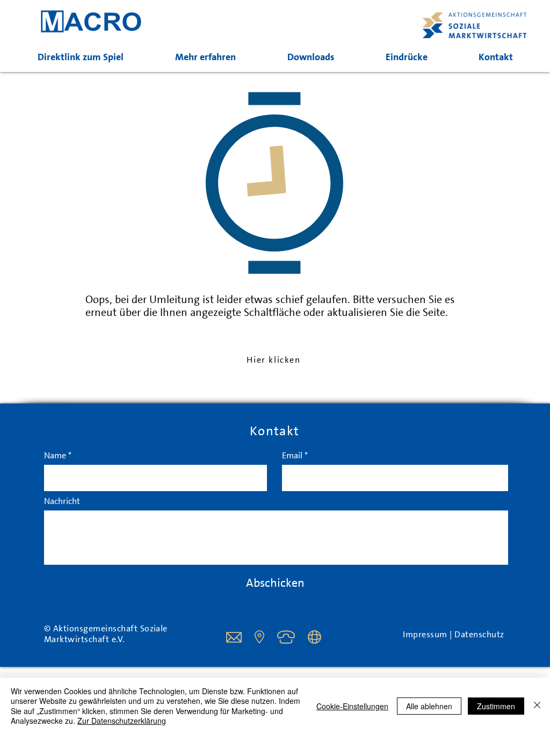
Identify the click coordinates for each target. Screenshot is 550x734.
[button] (205, 57)
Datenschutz (479, 634)
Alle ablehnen (429, 706)
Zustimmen (496, 706)
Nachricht (62, 501)
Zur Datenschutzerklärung (121, 720)
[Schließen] (537, 705)
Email (292, 455)
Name (55, 455)
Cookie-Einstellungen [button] (352, 706)
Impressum (426, 634)
